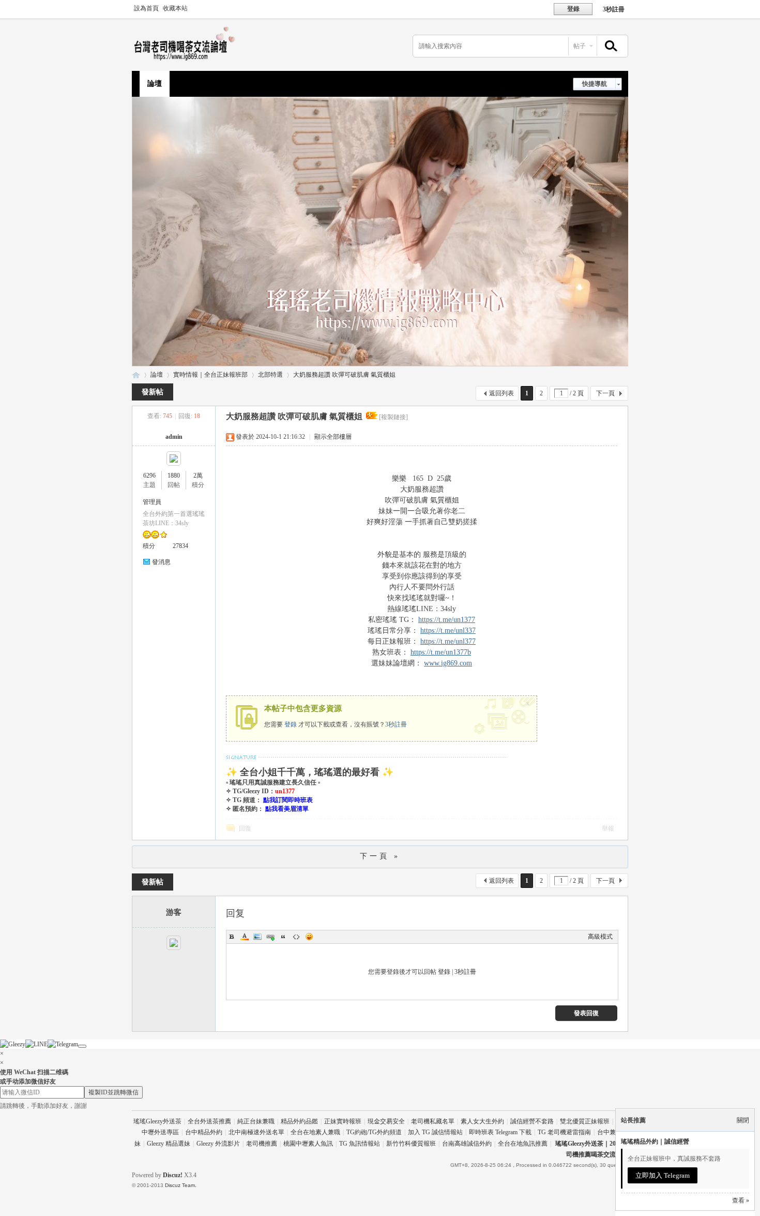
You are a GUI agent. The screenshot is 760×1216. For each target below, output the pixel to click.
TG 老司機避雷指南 (564, 1132)
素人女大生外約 (482, 1121)
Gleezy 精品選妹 (168, 1143)
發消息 (161, 562)
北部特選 (270, 374)
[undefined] (82, 1046)
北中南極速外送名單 (256, 1132)
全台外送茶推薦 (209, 1121)
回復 (245, 828)
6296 (149, 475)
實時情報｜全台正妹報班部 (210, 374)
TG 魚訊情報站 (359, 1143)
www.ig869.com (448, 663)
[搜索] (609, 46)
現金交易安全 (386, 1121)
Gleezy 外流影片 (218, 1143)
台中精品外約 (203, 1132)
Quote (283, 936)
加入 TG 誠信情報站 (435, 1132)
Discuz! (173, 1175)
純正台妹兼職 (256, 1121)
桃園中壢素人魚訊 (308, 1143)
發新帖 (152, 392)
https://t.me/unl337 (448, 630)
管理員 (152, 502)
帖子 (579, 46)
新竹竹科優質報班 (411, 1143)
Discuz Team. (180, 1185)
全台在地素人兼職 (315, 1132)
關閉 (743, 1120)
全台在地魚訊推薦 (523, 1143)
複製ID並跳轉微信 (113, 1092)
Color (244, 936)
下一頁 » (380, 856)
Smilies (309, 936)
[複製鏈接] (393, 417)
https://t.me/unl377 (448, 641)
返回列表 (501, 393)
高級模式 (600, 936)
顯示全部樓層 (333, 436)
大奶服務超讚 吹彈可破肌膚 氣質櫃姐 (344, 374)
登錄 (290, 724)
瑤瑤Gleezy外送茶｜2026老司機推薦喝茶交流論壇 (136, 374)
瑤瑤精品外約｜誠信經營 (655, 1141)
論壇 (154, 83)
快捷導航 (594, 83)
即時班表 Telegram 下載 (500, 1132)
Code (296, 936)
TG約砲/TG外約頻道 (374, 1132)
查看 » (740, 1200)
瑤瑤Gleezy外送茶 (157, 1121)
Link (270, 936)
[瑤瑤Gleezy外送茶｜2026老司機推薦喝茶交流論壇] (187, 60)
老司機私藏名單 (432, 1121)
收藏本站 (175, 8)
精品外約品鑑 (299, 1121)
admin (174, 436)
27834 (180, 546)
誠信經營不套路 (532, 1121)
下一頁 (605, 393)
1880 (174, 475)
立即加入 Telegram (662, 1175)
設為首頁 (146, 8)
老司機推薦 (261, 1143)
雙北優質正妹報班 (585, 1121)
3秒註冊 (614, 9)
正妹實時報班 (342, 1121)
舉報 (608, 828)
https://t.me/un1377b (441, 652)
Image (257, 936)
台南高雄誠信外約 (467, 1143)
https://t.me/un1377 (446, 620)
